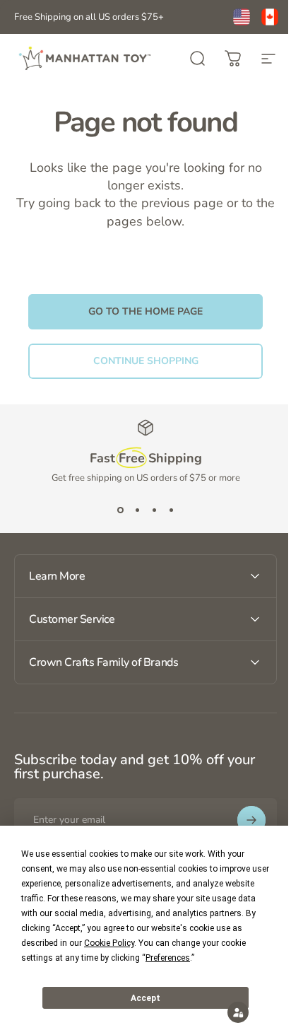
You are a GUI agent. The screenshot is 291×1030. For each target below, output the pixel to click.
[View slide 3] (154, 509)
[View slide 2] (137, 509)
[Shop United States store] (241, 16)
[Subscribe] (241, 820)
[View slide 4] (170, 509)
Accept (145, 998)
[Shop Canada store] (269, 16)
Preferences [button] (168, 958)
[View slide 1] (120, 509)
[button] (227, 1012)
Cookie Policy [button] (109, 943)
